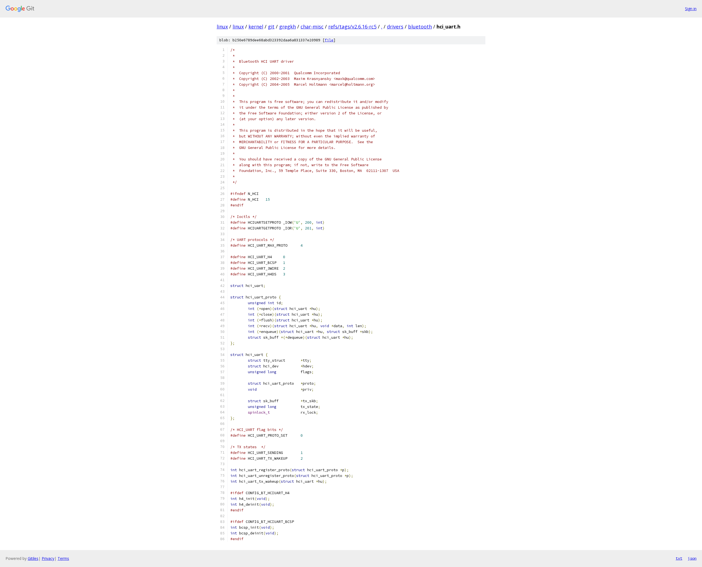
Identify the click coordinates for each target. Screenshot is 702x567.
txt (679, 558)
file (329, 40)
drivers (395, 26)
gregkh (287, 26)
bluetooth (420, 26)
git (271, 26)
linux (222, 26)
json (692, 558)
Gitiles (33, 558)
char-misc (312, 26)
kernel (255, 26)
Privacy (48, 558)
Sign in (691, 8)
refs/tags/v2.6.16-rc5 (352, 26)
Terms (63, 558)
